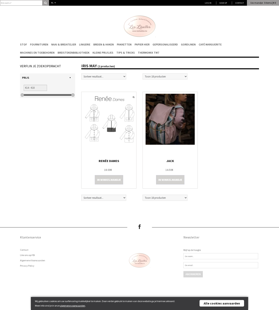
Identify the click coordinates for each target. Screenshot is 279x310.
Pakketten (124, 44)
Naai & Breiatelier (63, 44)
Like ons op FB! (27, 255)
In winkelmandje (109, 180)
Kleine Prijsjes (103, 52)
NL (52, 2)
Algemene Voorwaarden (32, 260)
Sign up (223, 3)
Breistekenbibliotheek (73, 52)
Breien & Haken (103, 44)
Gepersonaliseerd (165, 44)
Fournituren (39, 44)
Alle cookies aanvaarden (222, 303)
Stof (23, 44)
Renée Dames (109, 161)
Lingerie (84, 44)
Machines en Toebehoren (37, 52)
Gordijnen (188, 44)
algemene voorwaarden (72, 305)
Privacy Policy (27, 265)
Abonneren (193, 274)
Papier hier (142, 44)
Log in (208, 3)
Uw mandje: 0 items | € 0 (263, 2)
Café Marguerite (210, 44)
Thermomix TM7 (148, 52)
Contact (239, 3)
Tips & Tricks (125, 52)
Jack (170, 161)
